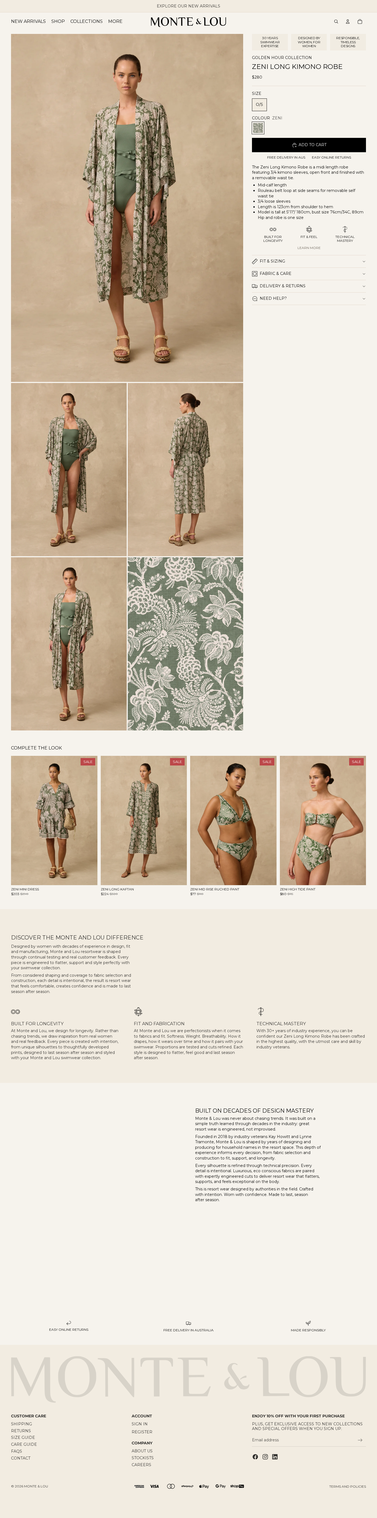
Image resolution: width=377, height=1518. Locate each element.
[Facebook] (255, 1456)
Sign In (140, 1423)
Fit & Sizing (272, 261)
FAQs (16, 1451)
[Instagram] (265, 1456)
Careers (141, 1464)
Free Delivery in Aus (286, 157)
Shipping (21, 1423)
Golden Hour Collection (282, 57)
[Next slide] (89, 821)
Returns (21, 1430)
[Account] (348, 21)
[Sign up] (360, 1440)
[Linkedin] (275, 1456)
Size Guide (23, 1437)
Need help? (273, 298)
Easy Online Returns (331, 157)
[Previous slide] (19, 821)
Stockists (143, 1457)
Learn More (309, 248)
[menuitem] (115, 21)
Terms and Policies (347, 1486)
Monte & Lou (36, 1486)
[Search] (336, 21)
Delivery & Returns (283, 285)
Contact (20, 1458)
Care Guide (24, 1444)
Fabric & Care (275, 273)
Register (142, 1431)
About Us (142, 1451)
